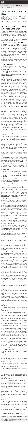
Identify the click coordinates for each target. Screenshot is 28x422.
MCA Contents (4, 5)
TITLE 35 (12, 5)
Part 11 (25, 5)
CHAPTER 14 (19, 5)
